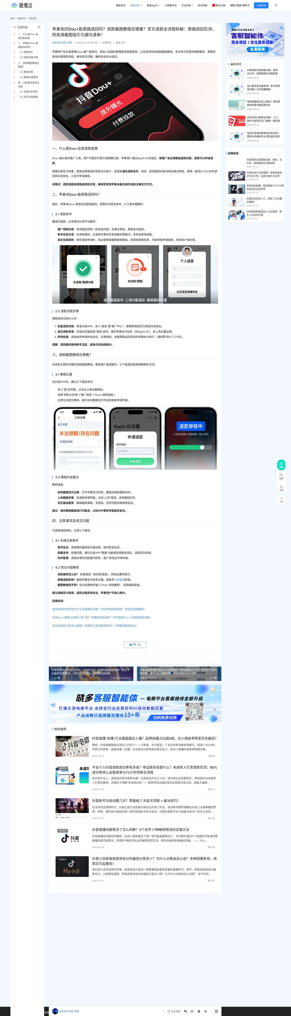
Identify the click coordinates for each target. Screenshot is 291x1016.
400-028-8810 (239, 5)
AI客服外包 (171, 5)
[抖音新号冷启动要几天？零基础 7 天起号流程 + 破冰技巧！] (72, 808)
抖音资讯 (106, 42)
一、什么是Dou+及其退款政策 (28, 36)
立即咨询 (261, 5)
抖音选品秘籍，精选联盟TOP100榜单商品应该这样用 (265, 187)
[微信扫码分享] (185, 1011)
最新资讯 (120, 5)
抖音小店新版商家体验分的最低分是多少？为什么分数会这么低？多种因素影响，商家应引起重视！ (154, 861)
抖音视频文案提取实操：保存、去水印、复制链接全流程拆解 (264, 161)
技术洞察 (202, 5)
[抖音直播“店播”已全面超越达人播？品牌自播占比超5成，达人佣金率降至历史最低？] (72, 746)
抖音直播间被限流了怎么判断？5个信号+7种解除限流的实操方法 (140, 830)
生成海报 (175, 1011)
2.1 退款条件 (26, 52)
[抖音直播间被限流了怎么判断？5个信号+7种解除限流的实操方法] (72, 837)
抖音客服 (119, 579)
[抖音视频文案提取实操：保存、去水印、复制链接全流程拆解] (237, 73)
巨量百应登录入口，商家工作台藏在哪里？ (264, 200)
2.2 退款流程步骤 (29, 57)
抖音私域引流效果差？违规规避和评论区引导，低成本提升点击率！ (264, 174)
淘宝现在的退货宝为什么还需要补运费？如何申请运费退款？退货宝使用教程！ (99, 609)
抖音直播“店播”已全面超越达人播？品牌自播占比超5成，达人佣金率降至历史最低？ (155, 738)
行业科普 (186, 5)
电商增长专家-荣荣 (62, 42)
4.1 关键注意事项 (29, 91)
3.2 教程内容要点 (29, 77)
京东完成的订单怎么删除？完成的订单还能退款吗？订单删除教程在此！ (95, 625)
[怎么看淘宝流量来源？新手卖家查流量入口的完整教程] (237, 89)
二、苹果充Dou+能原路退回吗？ (28, 45)
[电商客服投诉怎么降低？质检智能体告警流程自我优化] (237, 105)
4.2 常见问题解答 (29, 96)
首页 (12, 18)
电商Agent (152, 5)
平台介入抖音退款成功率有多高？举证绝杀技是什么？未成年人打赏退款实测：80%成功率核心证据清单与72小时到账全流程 (154, 769)
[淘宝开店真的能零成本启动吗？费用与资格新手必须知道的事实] (237, 136)
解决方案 (220, 5)
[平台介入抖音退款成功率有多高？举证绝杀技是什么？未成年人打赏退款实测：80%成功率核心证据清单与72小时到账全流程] (72, 775)
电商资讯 (135, 5)
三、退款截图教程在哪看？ (28, 64)
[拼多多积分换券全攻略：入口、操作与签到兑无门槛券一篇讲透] (237, 121)
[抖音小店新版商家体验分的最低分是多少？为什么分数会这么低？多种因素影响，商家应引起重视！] (72, 866)
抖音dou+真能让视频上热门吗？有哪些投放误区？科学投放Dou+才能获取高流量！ (102, 617)
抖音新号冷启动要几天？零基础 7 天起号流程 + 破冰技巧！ (136, 801)
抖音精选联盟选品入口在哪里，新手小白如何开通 (264, 213)
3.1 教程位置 (26, 71)
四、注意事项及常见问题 (28, 84)
